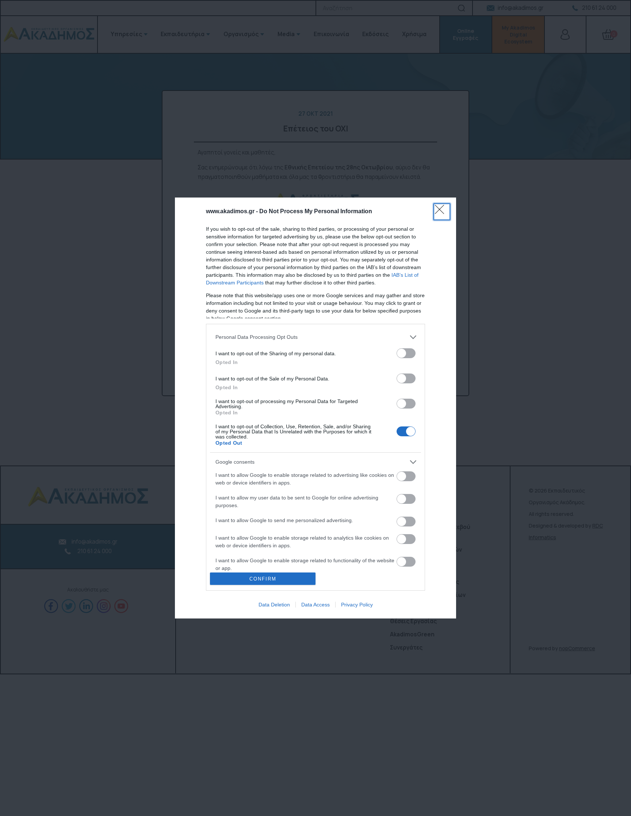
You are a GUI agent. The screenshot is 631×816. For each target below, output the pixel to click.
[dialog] (315, 408)
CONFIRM (262, 579)
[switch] (406, 353)
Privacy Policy (357, 605)
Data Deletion (274, 605)
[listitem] (315, 337)
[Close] (442, 212)
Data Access (315, 605)
